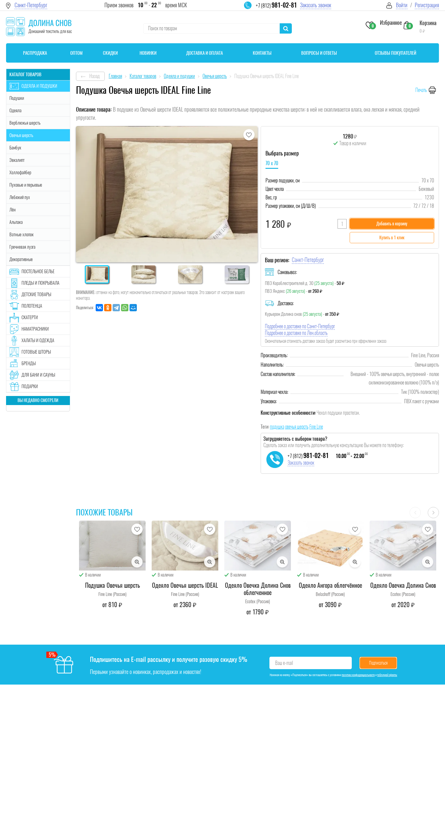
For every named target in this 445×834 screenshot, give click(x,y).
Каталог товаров (25, 74)
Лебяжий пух (19, 197)
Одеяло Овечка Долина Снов (403, 585)
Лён (12, 210)
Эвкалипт (17, 160)
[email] (251, 9)
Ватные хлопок (21, 234)
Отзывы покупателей (395, 53)
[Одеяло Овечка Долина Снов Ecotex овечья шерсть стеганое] (403, 546)
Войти (401, 5)
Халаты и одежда (37, 340)
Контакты (262, 53)
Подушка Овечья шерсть (112, 585)
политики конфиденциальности (358, 675)
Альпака (16, 222)
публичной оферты (387, 675)
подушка (277, 427)
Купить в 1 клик (391, 237)
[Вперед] (433, 512)
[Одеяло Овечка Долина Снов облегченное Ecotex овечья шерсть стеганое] (257, 546)
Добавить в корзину (391, 224)
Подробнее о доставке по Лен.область (296, 333)
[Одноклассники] (107, 307)
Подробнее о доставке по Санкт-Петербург (300, 326)
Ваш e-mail (284, 663)
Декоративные (21, 259)
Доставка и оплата (204, 53)
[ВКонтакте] (99, 307)
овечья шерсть (296, 427)
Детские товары (36, 294)
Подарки (29, 386)
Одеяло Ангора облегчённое (330, 585)
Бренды (28, 363)
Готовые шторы (36, 352)
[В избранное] (249, 134)
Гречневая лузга (22, 247)
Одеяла (15, 110)
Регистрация (427, 5)
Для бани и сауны (38, 375)
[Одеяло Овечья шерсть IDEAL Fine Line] (185, 546)
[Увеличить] (137, 561)
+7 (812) (276, 5)
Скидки (110, 53)
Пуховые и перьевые (25, 185)
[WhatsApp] (124, 307)
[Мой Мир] (133, 307)
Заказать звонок (315, 5)
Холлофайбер (20, 172)
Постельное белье (37, 271)
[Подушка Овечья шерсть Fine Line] (112, 546)
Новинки (148, 53)
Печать (421, 90)
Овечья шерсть (21, 135)
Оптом (76, 53)
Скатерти (29, 317)
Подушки (16, 98)
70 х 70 (271, 163)
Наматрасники (35, 329)
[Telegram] (116, 307)
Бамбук (15, 148)
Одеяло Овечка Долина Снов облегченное (258, 589)
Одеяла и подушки (39, 86)
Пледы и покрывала (40, 283)
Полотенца (31, 306)
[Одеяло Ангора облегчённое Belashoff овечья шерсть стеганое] (330, 546)
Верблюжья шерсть (25, 123)
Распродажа (35, 53)
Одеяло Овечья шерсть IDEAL (185, 585)
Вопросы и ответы (319, 53)
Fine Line (316, 427)
